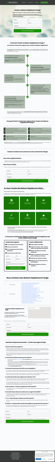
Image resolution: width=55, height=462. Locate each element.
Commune (29, 22)
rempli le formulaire (19, 359)
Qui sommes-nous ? (37, 2)
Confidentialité (16, 25)
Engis (15, 312)
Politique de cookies (45, 460)
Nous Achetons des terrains (15, 454)
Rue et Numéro (16, 22)
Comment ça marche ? (30, 2)
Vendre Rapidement (23, 2)
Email (28, 19)
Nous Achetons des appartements (15, 453)
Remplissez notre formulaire (9, 59)
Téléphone (15, 19)
